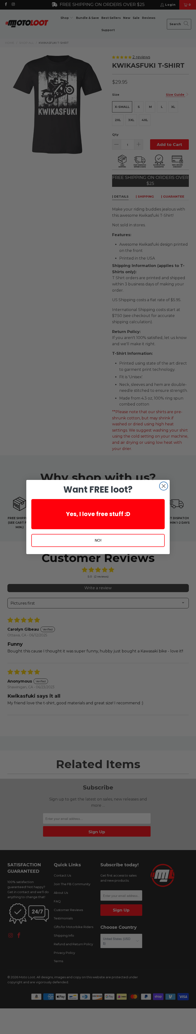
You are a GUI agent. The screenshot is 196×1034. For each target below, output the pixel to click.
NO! (98, 540)
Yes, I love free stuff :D (98, 514)
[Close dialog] (163, 486)
